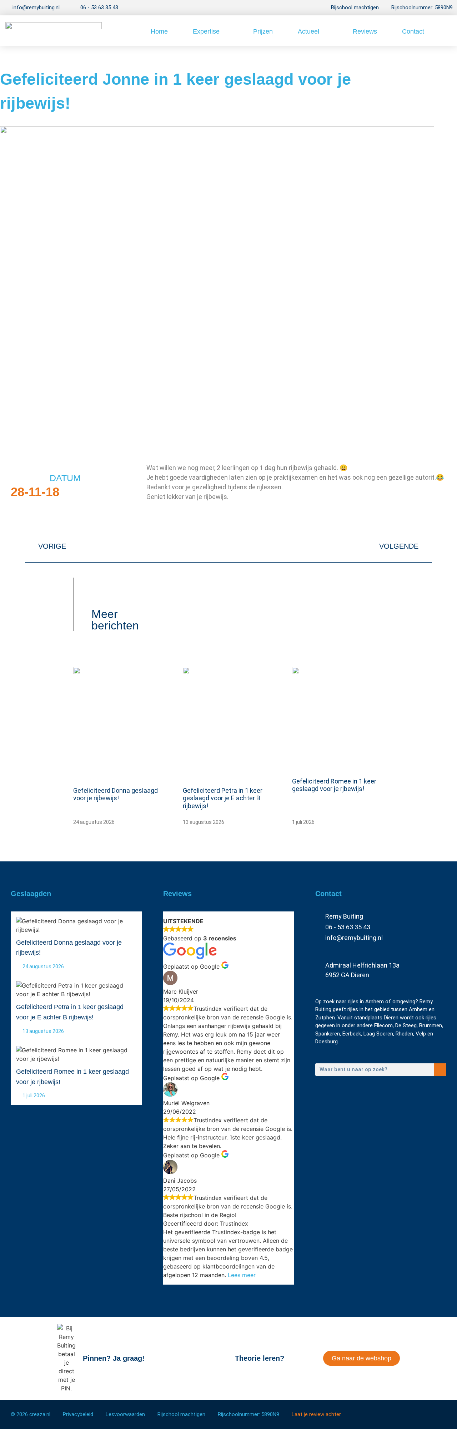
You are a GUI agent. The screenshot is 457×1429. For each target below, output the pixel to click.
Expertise (206, 31)
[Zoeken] (440, 1069)
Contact (413, 31)
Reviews (365, 31)
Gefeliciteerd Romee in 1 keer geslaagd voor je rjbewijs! (334, 785)
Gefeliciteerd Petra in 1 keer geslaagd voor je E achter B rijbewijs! (222, 798)
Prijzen (263, 31)
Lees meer (242, 1275)
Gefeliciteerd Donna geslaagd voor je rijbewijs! (115, 794)
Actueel (308, 31)
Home (159, 31)
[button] (444, 30)
